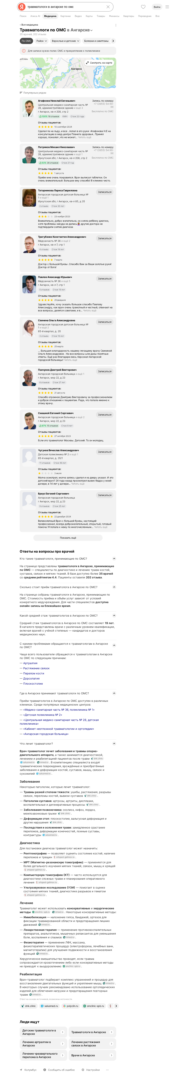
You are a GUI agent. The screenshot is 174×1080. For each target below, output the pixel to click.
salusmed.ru (28, 762)
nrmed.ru (44, 762)
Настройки (93, 1069)
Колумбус (30, 1069)
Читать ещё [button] (84, 137)
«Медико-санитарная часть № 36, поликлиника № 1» (59, 709)
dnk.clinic (98, 758)
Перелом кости (33, 673)
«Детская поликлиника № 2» (42, 714)
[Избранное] (143, 7)
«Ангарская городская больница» (46, 734)
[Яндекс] (21, 7)
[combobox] (64, 6)
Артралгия (30, 663)
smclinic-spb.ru (42, 912)
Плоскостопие (33, 683)
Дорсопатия (31, 678)
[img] (45, 126)
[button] (34, 93)
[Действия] (116, 25)
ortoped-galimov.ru (65, 857)
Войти (157, 7)
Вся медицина (29, 24)
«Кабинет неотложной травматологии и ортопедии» (58, 728)
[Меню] (167, 6)
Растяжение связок (36, 668)
